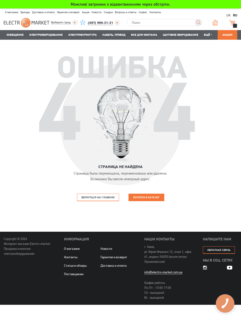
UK (228, 15)
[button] (65, 23)
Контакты (155, 12)
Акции (85, 12)
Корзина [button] (231, 23)
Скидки (108, 12)
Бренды (25, 12)
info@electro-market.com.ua (163, 272)
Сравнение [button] (214, 23)
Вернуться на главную (98, 197)
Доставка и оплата (43, 12)
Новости (96, 12)
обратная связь (218, 250)
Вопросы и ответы (126, 12)
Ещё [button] (207, 34)
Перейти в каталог (146, 197)
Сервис (143, 12)
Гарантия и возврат (68, 12)
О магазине (11, 12)
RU (235, 15)
